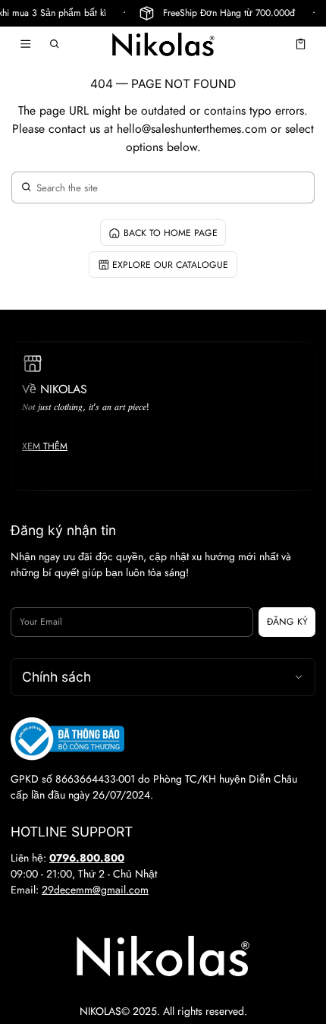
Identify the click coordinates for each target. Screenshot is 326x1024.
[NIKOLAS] (163, 44)
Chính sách (56, 677)
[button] (55, 44)
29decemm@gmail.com (95, 889)
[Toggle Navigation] (25, 44)
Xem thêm (44, 446)
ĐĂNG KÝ (287, 622)
